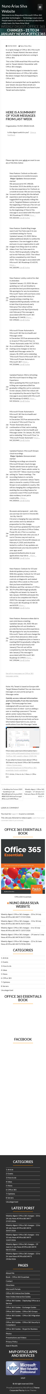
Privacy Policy (11, 1341)
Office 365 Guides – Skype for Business (22, 1329)
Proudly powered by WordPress (19, 1387)
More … (32, 215)
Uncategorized (7, 990)
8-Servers (5, 986)
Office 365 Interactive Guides (18, 1293)
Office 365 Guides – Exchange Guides (21, 1307)
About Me (10, 1273)
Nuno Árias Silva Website (24, 905)
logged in (15, 814)
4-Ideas (4, 970)
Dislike (27, 218)
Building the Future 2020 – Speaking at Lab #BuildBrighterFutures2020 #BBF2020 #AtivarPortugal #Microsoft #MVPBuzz (12, 794)
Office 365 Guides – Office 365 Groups (22, 1311)
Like (21, 218)
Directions (10, 1285)
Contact (9, 1281)
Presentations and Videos (16, 1337)
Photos (9, 1333)
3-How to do (19, 774)
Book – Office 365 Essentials (17, 1277)
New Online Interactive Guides (18, 1296)
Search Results (12, 1345)
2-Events (4, 962)
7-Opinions (5, 982)
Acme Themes (30, 1390)
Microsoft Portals (13, 1289)
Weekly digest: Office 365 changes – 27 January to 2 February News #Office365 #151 (34, 792)
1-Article (11, 774)
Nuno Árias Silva (25, 46)
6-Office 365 (6, 978)
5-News (27, 774)
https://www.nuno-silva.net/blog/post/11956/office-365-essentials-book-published (21, 767)
